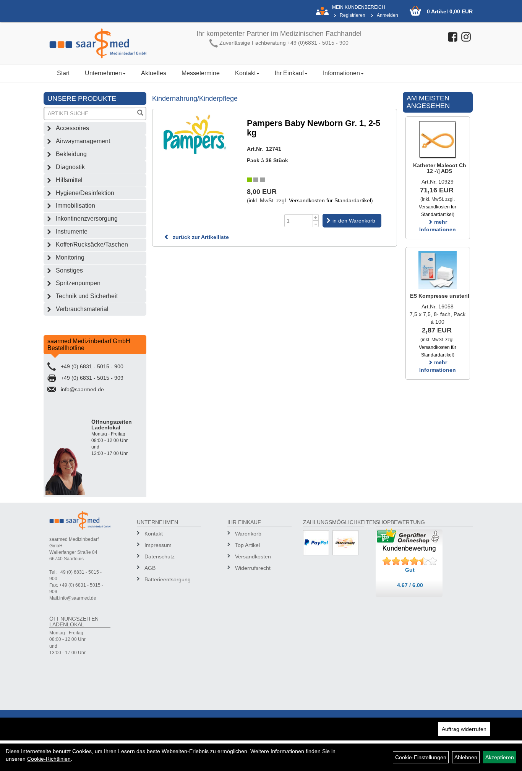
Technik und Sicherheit (87, 296)
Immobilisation (75, 205)
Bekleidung (71, 154)
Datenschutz (159, 556)
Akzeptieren (499, 757)
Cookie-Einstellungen (420, 757)
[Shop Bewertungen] (410, 561)
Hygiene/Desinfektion (85, 193)
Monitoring (70, 257)
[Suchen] (140, 113)
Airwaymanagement (83, 141)
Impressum (158, 545)
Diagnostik (70, 167)
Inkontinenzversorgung (87, 218)
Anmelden (387, 15)
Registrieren (352, 15)
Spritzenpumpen (78, 283)
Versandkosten (253, 556)
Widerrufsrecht (253, 568)
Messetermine (201, 73)
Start (63, 73)
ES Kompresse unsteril (439, 296)
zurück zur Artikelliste (200, 237)
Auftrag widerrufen (464, 729)
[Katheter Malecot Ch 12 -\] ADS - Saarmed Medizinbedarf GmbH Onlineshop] (438, 140)
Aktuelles (153, 73)
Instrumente (72, 231)
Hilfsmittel (69, 180)
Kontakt (245, 73)
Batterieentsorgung (167, 579)
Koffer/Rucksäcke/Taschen (92, 244)
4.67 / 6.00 (410, 585)
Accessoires (72, 128)
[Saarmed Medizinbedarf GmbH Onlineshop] (98, 43)
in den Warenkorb (353, 221)
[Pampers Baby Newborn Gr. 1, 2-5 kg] (196, 134)
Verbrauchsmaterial (82, 309)
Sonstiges (69, 270)
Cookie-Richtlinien (49, 759)
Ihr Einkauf (289, 73)
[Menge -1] (316, 224)
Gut (410, 570)
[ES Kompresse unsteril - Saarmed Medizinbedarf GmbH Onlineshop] (438, 270)
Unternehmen (103, 73)
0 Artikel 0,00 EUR (450, 11)
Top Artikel (247, 545)
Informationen (341, 73)
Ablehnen (465, 757)
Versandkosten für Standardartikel (330, 200)
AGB (150, 568)
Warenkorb (248, 534)
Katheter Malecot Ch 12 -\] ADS (439, 168)
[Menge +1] (316, 217)
